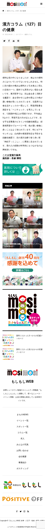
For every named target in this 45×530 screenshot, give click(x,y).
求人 (22, 438)
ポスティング (22, 468)
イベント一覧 (22, 420)
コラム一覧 (23, 432)
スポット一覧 (22, 426)
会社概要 (22, 456)
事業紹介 (22, 462)
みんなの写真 (22, 444)
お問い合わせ (22, 450)
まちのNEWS (22, 414)
